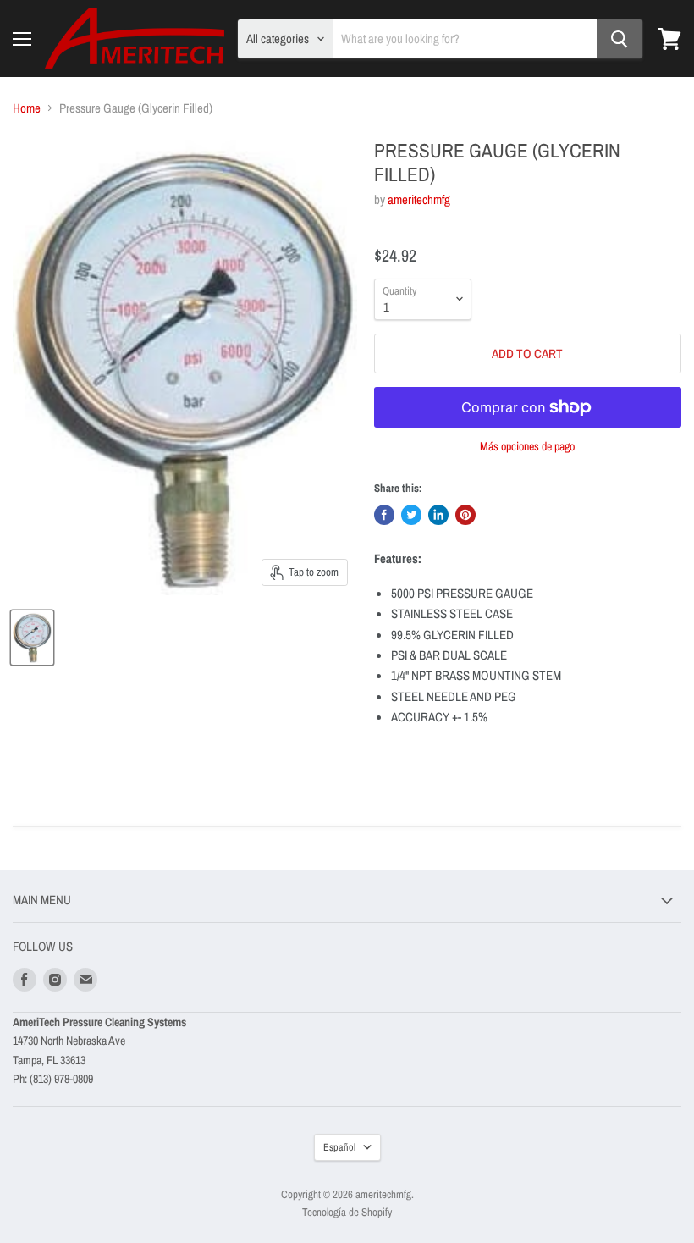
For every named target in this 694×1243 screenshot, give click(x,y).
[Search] (619, 38)
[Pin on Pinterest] (465, 515)
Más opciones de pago (527, 446)
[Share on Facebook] (384, 515)
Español (339, 1147)
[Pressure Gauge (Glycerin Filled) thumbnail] (32, 637)
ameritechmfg (419, 199)
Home (27, 108)
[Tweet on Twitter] (411, 515)
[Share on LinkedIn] (438, 515)
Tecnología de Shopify (347, 1212)
